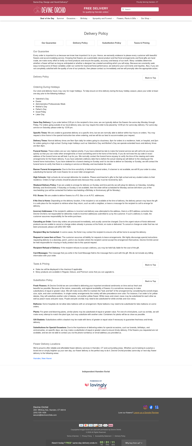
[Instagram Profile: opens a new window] (145, 407)
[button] (185, 435)
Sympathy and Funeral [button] (102, 18)
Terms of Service (73, 436)
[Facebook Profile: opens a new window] (151, 407)
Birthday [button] (84, 18)
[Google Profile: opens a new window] (157, 407)
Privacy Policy (87, 436)
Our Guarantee (49, 42)
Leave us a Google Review (146, 412)
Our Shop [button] (145, 18)
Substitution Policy (111, 42)
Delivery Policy (80, 42)
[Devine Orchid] (52, 10)
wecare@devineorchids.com (45, 415)
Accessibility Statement (103, 436)
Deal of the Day (47, 18)
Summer (60, 18)
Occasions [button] (71, 18)
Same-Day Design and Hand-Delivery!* (50, 2)
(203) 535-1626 (39, 412)
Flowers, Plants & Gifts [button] (126, 18)
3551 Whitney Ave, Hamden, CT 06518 (49, 409)
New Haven (47, 358)
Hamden (37, 358)
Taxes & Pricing (142, 42)
